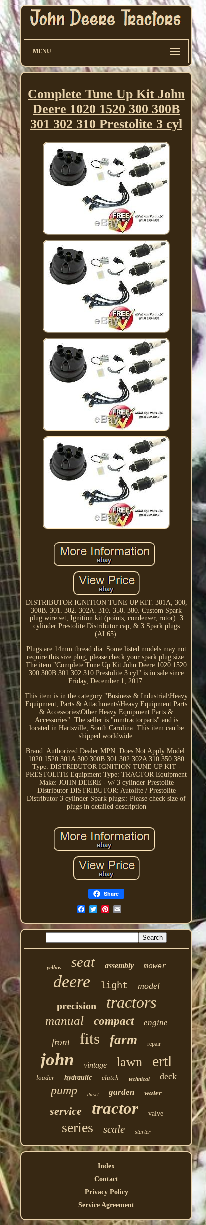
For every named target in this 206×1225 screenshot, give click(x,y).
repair (154, 1043)
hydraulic (78, 1077)
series (78, 1127)
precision (76, 1005)
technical (139, 1079)
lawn (129, 1062)
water (153, 1093)
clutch (110, 1077)
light (114, 985)
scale (114, 1129)
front (61, 1042)
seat (83, 962)
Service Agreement (106, 1205)
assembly (119, 965)
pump (64, 1090)
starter (143, 1131)
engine (156, 1022)
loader (45, 1077)
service (66, 1111)
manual (65, 1020)
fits (90, 1038)
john (57, 1059)
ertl (162, 1061)
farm (124, 1039)
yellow (54, 967)
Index (106, 1166)
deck (168, 1076)
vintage (95, 1065)
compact (114, 1021)
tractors (131, 1002)
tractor (115, 1108)
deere (72, 981)
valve (156, 1113)
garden (121, 1092)
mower (155, 965)
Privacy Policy (106, 1192)
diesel (93, 1094)
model (149, 986)
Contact (106, 1179)
